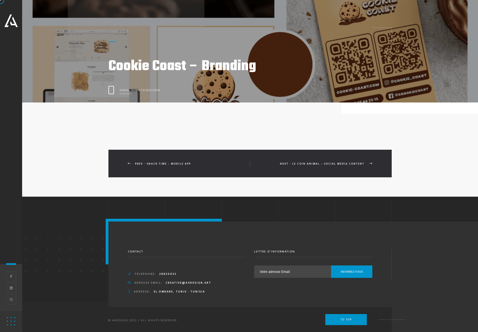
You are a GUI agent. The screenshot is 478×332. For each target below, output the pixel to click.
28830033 (167, 274)
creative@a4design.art (188, 283)
